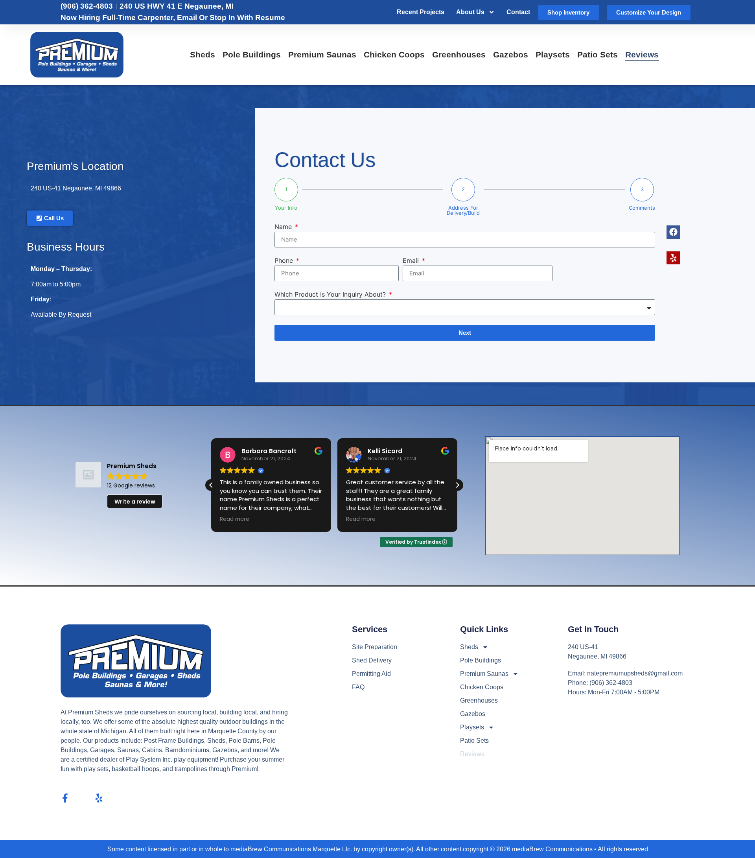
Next (465, 332)
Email (412, 260)
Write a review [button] (134, 502)
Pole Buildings (252, 54)
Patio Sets (597, 54)
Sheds (202, 54)
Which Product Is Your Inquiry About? (331, 294)
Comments (642, 207)
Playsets (553, 54)
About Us (470, 12)
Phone (284, 260)
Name (284, 227)
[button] (457, 485)
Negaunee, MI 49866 (92, 188)
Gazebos (510, 54)
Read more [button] (234, 519)
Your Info (286, 207)
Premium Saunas (322, 54)
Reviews (642, 54)
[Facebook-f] (65, 798)
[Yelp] (98, 798)
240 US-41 (47, 188)
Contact (518, 12)
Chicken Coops (394, 54)
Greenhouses (459, 54)
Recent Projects (420, 12)
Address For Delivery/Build (463, 210)
